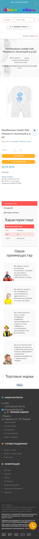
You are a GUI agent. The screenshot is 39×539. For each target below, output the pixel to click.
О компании (8, 481)
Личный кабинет (10, 422)
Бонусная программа (11, 485)
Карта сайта (8, 457)
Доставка (7, 470)
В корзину (20, 156)
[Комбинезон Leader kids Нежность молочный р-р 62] (19, 102)
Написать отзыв (25, 141)
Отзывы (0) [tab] (8, 208)
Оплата (6, 477)
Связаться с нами (10, 450)
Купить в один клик (18, 162)
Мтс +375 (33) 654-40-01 (19, 2)
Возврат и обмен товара (12, 454)
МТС (6, 403)
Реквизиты (8, 492)
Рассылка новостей (11, 433)
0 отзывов (14, 141)
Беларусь (10, 177)
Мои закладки (9, 430)
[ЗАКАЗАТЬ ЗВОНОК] (33, 526)
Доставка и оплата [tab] (11, 212)
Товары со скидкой (11, 437)
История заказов (10, 426)
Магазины (7, 474)
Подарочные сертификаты (13, 488)
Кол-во (4, 150)
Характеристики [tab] (10, 203)
